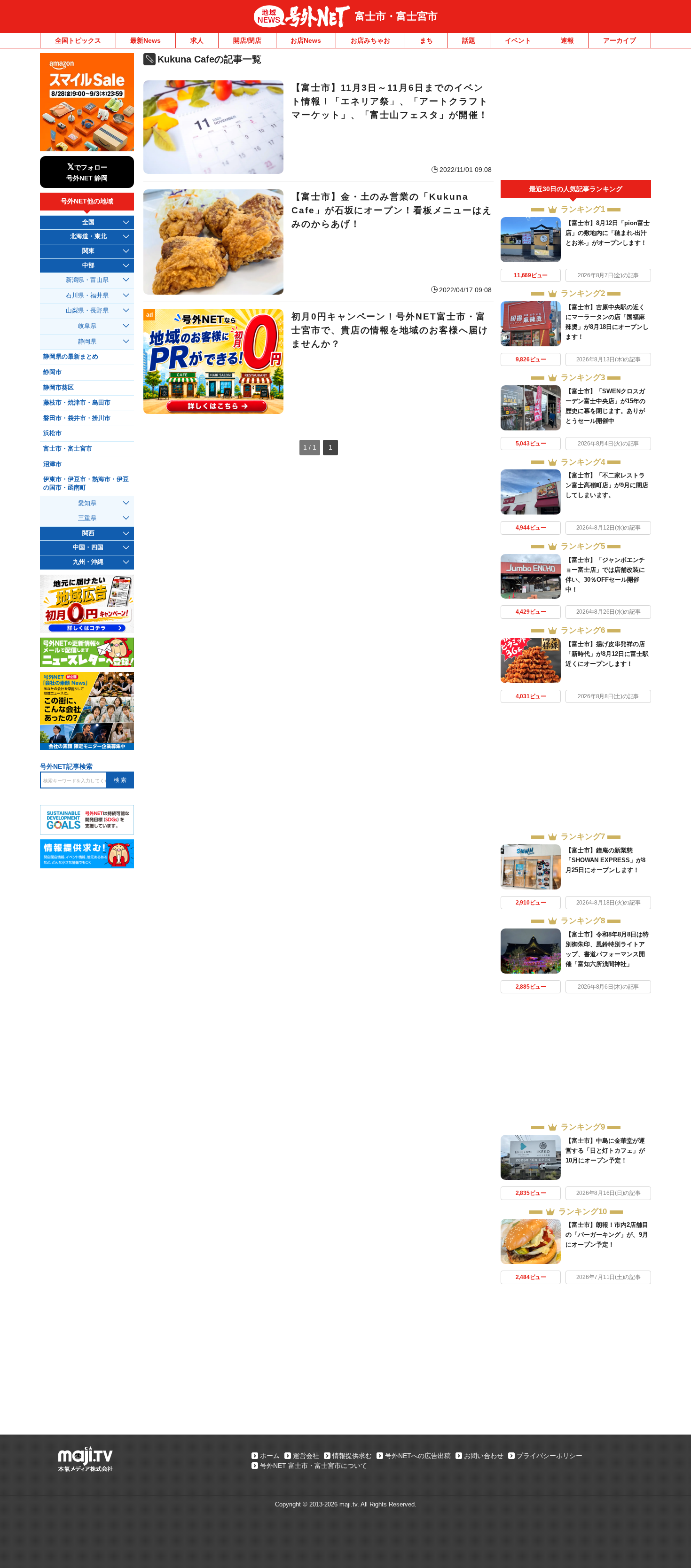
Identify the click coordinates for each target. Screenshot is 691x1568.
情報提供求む (352, 1455)
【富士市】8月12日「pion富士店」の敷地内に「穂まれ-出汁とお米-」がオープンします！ (607, 232)
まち (426, 40)
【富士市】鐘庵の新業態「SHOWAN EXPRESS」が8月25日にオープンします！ (605, 860)
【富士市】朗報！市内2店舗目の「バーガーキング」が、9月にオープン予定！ (606, 1234)
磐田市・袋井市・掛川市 (76, 418)
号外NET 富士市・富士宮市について (313, 1465)
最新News (145, 40)
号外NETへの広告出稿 (418, 1455)
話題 (468, 40)
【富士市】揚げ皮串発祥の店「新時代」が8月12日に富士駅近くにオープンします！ (607, 653)
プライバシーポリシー (549, 1455)
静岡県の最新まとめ (70, 356)
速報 (567, 40)
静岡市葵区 (58, 387)
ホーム (270, 1455)
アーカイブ (619, 40)
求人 (197, 40)
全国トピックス (78, 40)
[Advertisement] (576, 116)
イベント (518, 40)
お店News (306, 40)
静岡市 (52, 372)
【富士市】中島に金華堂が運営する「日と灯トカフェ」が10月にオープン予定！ (605, 1150)
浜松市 (52, 433)
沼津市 (52, 464)
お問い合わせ (483, 1455)
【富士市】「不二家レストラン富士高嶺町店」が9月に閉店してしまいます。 (606, 485)
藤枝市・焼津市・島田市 (76, 402)
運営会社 (306, 1455)
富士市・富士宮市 (396, 16)
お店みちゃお (370, 40)
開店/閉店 (247, 40)
